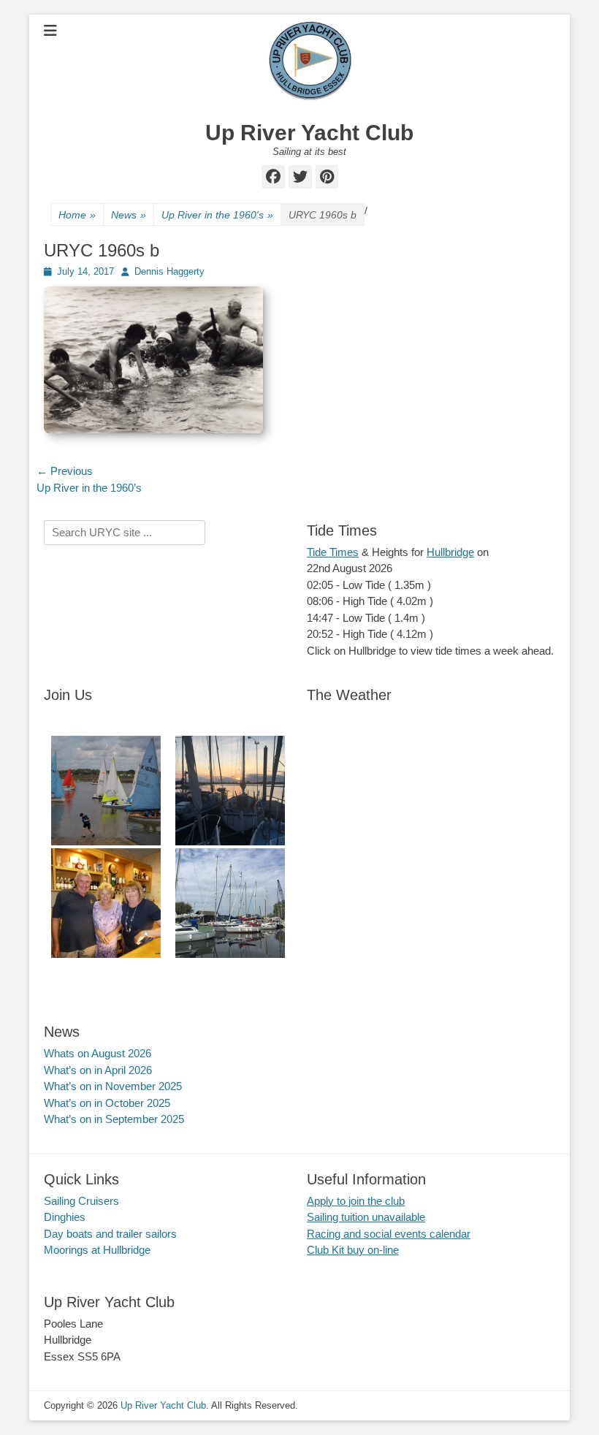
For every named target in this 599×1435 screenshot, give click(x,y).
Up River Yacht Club (309, 133)
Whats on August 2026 (97, 1053)
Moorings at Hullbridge (97, 1250)
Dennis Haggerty (169, 271)
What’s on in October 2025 (107, 1103)
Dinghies (64, 1217)
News (128, 215)
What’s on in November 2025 (113, 1086)
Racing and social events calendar (388, 1233)
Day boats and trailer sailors (110, 1233)
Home (77, 215)
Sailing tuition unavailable (366, 1217)
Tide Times (333, 552)
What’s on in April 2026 (98, 1070)
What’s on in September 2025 (114, 1119)
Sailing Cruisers (81, 1201)
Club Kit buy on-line (353, 1250)
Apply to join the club (356, 1201)
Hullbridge (450, 552)
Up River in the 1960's (217, 215)
